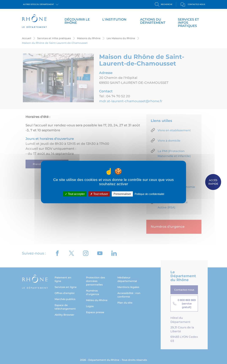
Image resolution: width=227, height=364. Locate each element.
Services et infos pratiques (188, 23)
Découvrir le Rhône (77, 21)
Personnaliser (122, 193)
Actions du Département (152, 21)
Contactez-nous (196, 4)
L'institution (114, 19)
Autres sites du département (38, 4)
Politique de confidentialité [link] (149, 193)
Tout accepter (76, 193)
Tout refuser (100, 193)
